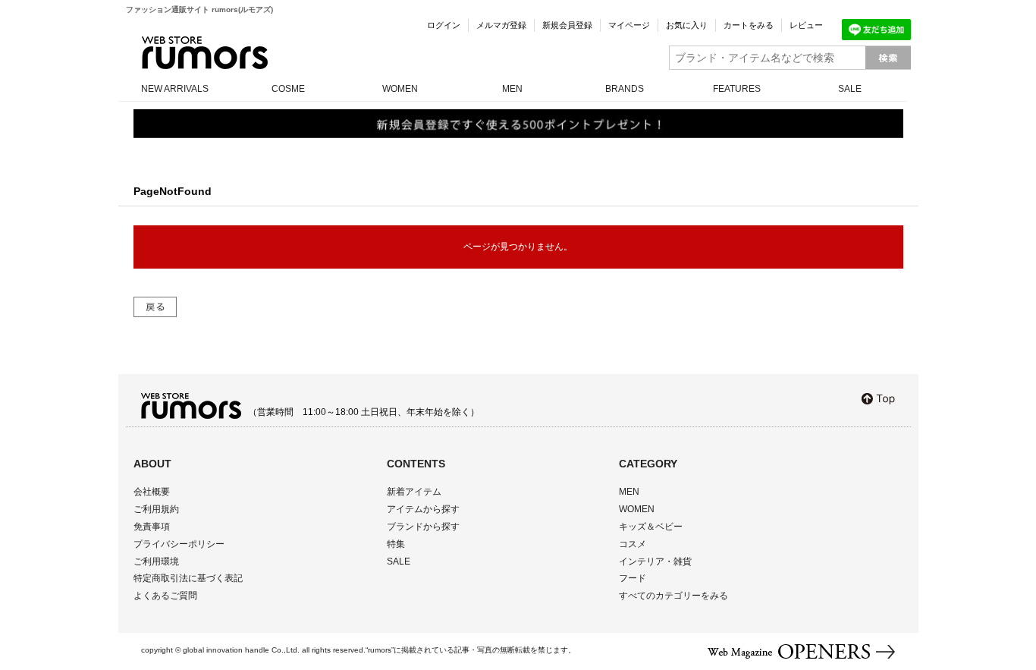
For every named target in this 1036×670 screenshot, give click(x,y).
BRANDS (624, 88)
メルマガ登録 (501, 25)
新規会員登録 (567, 25)
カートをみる (749, 25)
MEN (512, 88)
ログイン (443, 25)
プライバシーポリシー (178, 544)
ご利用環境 (156, 561)
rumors (204, 53)
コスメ (632, 544)
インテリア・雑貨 (655, 561)
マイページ (629, 25)
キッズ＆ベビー (651, 526)
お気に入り (687, 25)
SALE (850, 88)
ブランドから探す (423, 526)
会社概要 (151, 491)
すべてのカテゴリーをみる (673, 595)
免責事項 (151, 526)
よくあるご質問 (165, 595)
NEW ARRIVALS (175, 88)
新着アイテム (414, 491)
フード (632, 578)
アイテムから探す (423, 509)
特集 (396, 544)
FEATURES (737, 88)
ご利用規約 (156, 509)
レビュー (806, 25)
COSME (288, 88)
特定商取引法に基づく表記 (188, 578)
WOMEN (400, 88)
